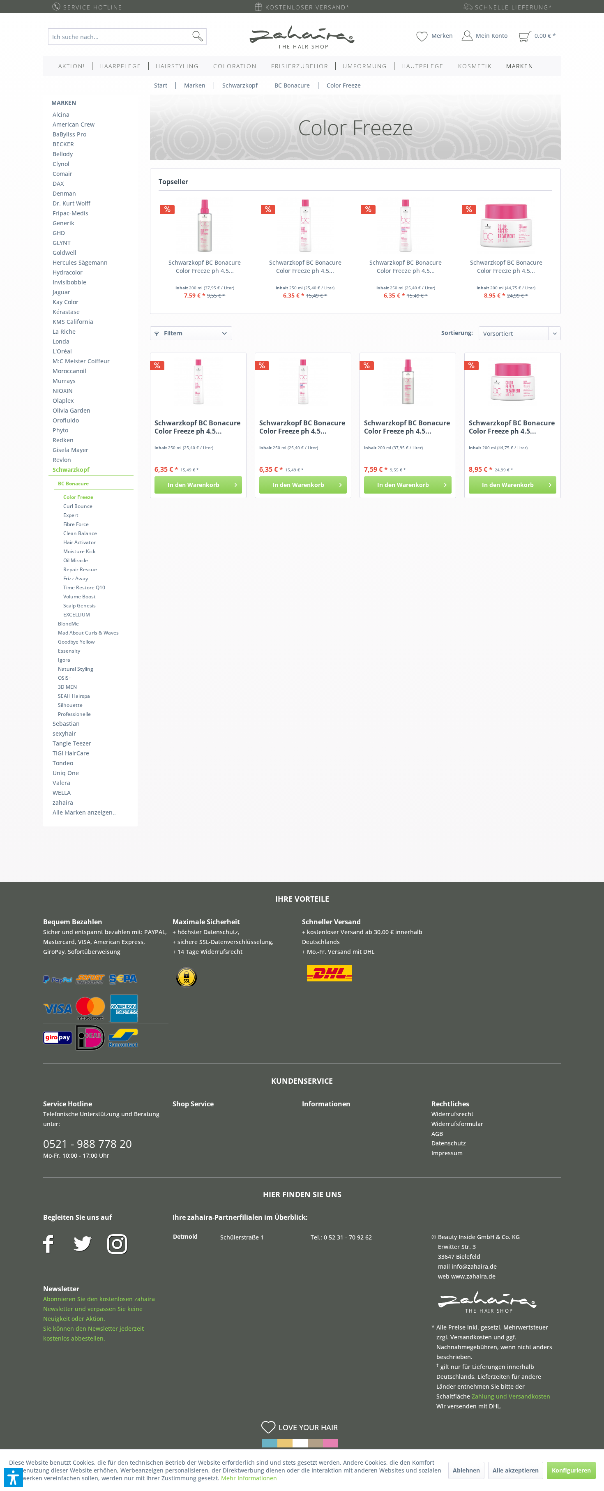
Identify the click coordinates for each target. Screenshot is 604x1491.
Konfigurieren (571, 1470)
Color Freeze (78, 497)
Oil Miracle (75, 560)
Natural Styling (75, 668)
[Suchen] (211, 36)
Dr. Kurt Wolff (71, 203)
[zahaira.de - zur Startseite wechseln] (302, 37)
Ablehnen (466, 1470)
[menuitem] (133, 36)
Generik (63, 223)
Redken (63, 440)
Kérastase (66, 312)
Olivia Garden (71, 410)
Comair (62, 174)
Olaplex (63, 400)
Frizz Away (75, 578)
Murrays (64, 381)
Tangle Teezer (72, 743)
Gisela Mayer (70, 450)
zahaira (63, 802)
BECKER (63, 144)
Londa (61, 341)
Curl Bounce (77, 506)
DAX (58, 183)
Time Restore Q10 (84, 587)
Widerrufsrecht (452, 1114)
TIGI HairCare (71, 753)
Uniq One (66, 773)
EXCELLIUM (76, 614)
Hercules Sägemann (80, 262)
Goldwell (64, 252)
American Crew (74, 124)
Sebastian (66, 723)
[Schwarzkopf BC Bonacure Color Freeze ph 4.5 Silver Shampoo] (406, 225)
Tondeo (63, 763)
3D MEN (67, 686)
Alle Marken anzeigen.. (84, 812)
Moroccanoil (69, 371)
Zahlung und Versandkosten (511, 1396)
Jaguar (61, 292)
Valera (61, 783)
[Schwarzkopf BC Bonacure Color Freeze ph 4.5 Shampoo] (305, 225)
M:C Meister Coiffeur (81, 361)
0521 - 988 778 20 (87, 1143)
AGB (437, 1134)
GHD (59, 233)
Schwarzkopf (71, 469)
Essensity (69, 650)
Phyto (60, 430)
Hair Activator (79, 542)
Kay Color (65, 302)
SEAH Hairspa (74, 695)
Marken (63, 102)
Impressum (447, 1153)
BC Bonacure (73, 483)
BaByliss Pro (69, 134)
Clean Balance (80, 533)
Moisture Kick (79, 551)
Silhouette (70, 705)
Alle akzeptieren (516, 1470)
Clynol (61, 164)
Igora (64, 659)
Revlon (62, 460)
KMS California (73, 321)
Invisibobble (69, 282)
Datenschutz (448, 1143)
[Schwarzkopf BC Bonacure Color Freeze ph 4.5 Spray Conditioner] (205, 225)
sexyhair (64, 733)
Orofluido (66, 420)
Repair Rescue (80, 569)
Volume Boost (79, 596)
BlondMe (68, 623)
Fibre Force (76, 524)
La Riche (64, 331)
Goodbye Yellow (76, 641)
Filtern (172, 333)
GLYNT (62, 243)
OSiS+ (64, 677)
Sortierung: (457, 333)
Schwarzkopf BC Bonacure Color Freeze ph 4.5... (204, 267)
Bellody (63, 154)
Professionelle (74, 714)
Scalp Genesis (79, 605)
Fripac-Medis (70, 213)
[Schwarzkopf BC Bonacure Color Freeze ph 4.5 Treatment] (506, 225)
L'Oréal (62, 351)
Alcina (61, 114)
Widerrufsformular (457, 1124)
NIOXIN (63, 391)
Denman (64, 193)
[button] (13, 1477)
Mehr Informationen (249, 1478)
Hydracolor (68, 272)
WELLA (62, 792)
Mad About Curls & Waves (88, 632)
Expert (70, 515)
